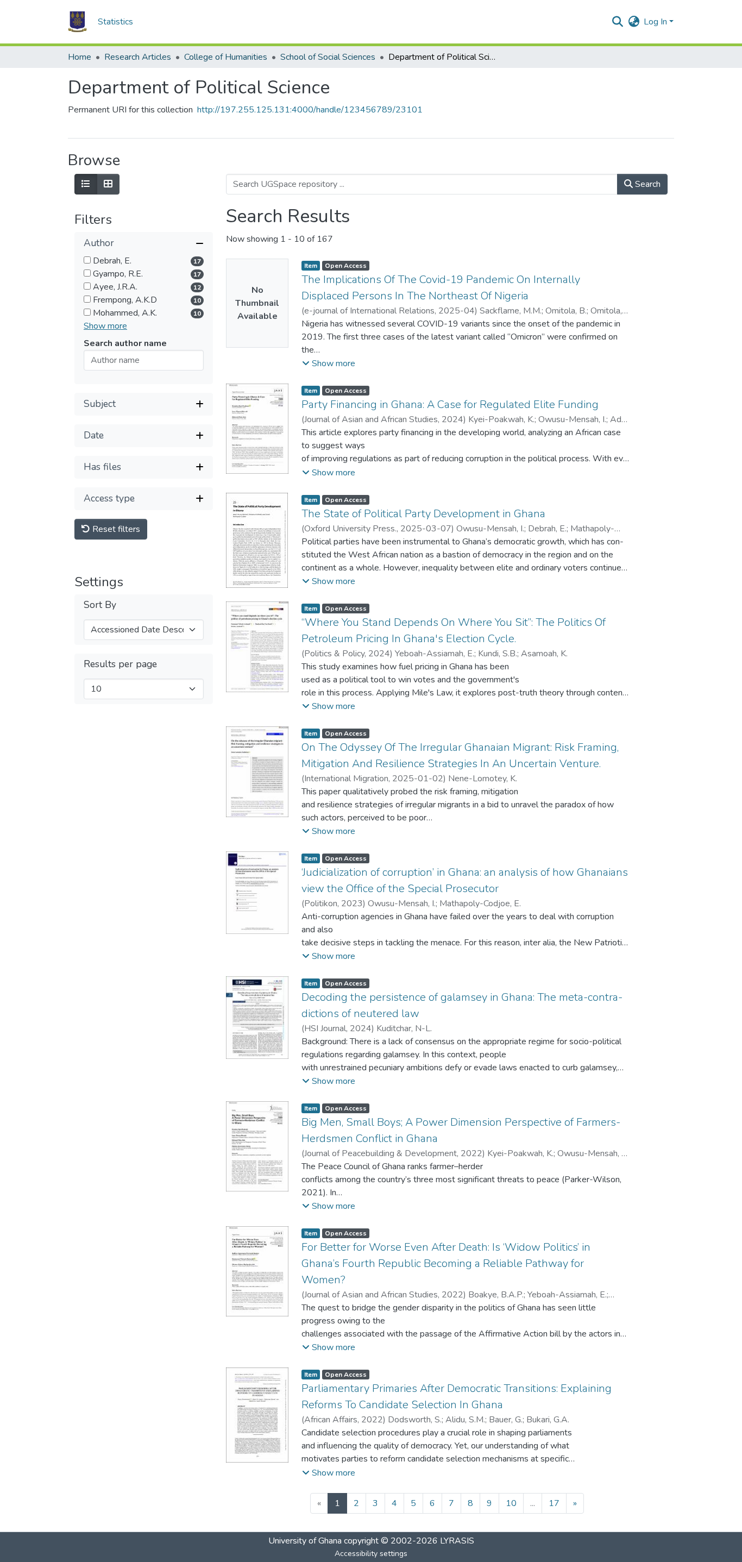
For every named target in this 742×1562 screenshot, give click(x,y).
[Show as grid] (108, 184)
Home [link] (79, 57)
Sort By (100, 605)
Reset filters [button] (115, 529)
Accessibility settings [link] (371, 1553)
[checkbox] (87, 260)
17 (554, 1503)
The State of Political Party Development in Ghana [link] (423, 513)
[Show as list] (85, 184)
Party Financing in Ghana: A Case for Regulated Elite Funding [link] (450, 404)
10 (511, 1503)
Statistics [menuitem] (115, 22)
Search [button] (647, 184)
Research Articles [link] (137, 57)
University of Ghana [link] (305, 1541)
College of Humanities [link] (225, 57)
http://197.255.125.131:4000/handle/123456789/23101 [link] (310, 110)
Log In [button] (656, 22)
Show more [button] (105, 326)
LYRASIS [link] (457, 1541)
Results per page (120, 664)
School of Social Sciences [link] (327, 57)
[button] (77, 22)
